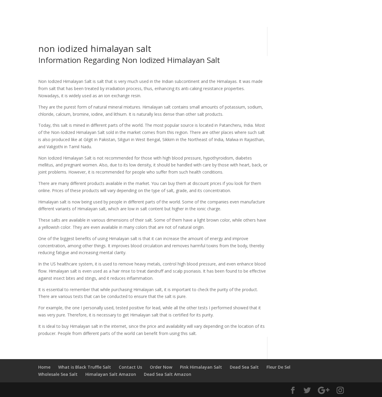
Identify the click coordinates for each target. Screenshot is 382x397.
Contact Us (130, 367)
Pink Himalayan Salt (201, 367)
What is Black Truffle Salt (84, 367)
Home (44, 367)
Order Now (161, 367)
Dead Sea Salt (244, 367)
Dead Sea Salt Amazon (167, 374)
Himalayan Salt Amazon (110, 374)
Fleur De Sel (278, 367)
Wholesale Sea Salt (58, 374)
